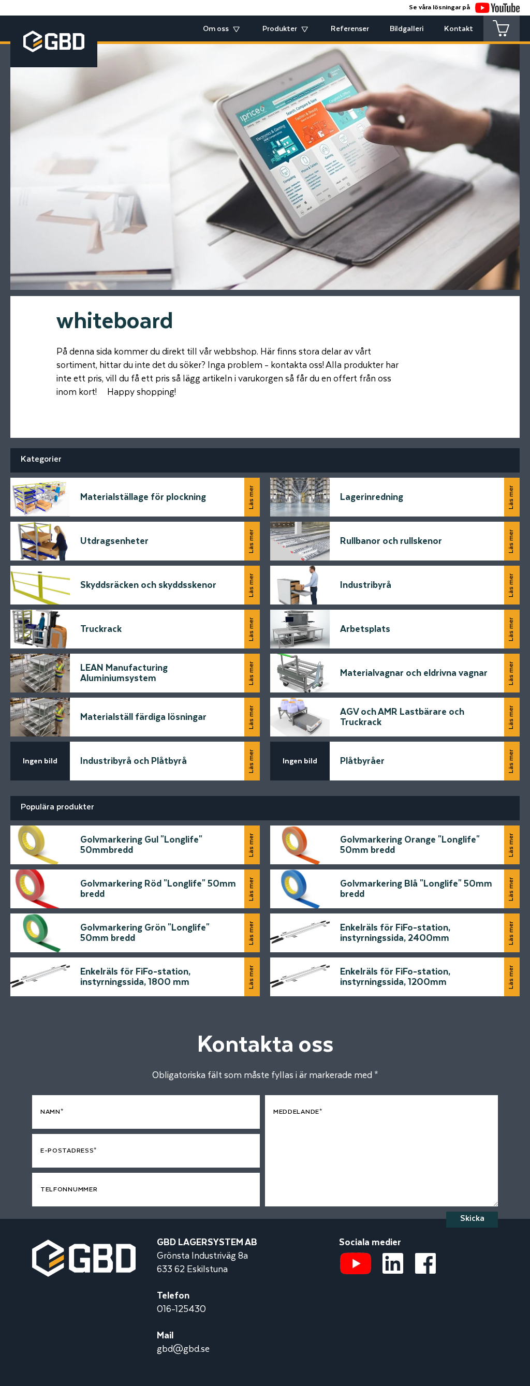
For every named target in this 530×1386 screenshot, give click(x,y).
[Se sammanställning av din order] (501, 28)
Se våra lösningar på (439, 7)
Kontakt (458, 29)
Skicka (472, 1218)
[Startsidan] (84, 1246)
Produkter (279, 29)
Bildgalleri (406, 29)
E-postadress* (68, 1151)
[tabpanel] (265, 159)
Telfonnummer (68, 1189)
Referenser (350, 29)
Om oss (216, 29)
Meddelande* (297, 1112)
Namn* (52, 1112)
